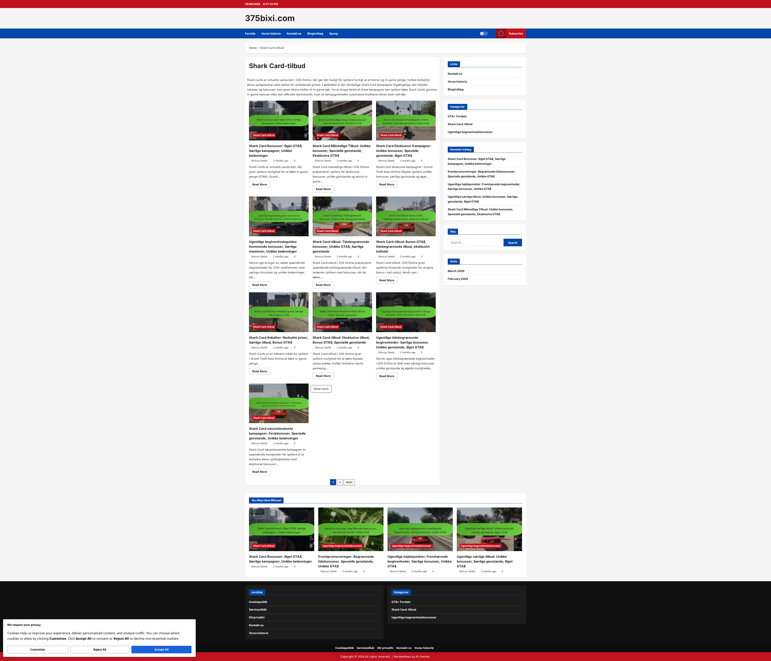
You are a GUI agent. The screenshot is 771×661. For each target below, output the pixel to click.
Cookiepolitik (258, 602)
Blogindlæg (315, 33)
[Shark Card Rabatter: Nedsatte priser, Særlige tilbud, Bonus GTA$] (279, 312)
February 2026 (458, 278)
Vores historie (271, 33)
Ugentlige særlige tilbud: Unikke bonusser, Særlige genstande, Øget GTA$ (485, 561)
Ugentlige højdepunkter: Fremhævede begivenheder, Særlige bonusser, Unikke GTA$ (420, 561)
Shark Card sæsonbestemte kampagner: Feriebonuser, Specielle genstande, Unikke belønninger (277, 433)
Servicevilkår (258, 609)
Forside (250, 33)
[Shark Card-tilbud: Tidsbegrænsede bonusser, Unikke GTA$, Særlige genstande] (342, 216)
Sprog (333, 33)
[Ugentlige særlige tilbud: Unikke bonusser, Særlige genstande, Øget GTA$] (489, 529)
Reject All (99, 649)
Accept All (161, 649)
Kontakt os (294, 33)
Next (349, 482)
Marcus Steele (259, 160)
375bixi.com (270, 18)
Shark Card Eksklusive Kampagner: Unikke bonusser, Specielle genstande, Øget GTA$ (403, 151)
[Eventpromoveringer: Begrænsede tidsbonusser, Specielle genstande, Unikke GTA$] (350, 529)
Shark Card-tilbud (263, 135)
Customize (37, 649)
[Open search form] (492, 33)
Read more (321, 389)
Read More (261, 185)
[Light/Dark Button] (484, 33)
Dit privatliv (257, 617)
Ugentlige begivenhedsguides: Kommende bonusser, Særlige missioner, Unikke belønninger (273, 246)
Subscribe (516, 33)
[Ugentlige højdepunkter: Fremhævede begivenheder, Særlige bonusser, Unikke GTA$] (420, 529)
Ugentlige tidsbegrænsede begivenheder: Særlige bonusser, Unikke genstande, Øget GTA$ (402, 342)
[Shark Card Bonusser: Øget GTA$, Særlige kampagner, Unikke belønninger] (279, 120)
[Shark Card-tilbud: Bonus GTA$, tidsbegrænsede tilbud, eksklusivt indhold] (406, 216)
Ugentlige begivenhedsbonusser (470, 132)
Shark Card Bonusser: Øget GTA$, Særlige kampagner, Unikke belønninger (276, 151)
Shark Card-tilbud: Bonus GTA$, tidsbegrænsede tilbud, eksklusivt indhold (403, 246)
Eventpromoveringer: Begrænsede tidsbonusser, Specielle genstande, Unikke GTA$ (346, 561)
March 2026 (456, 271)
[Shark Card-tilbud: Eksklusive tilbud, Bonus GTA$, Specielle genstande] (342, 312)
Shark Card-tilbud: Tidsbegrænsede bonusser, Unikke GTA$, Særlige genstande (341, 246)
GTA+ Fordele (457, 116)
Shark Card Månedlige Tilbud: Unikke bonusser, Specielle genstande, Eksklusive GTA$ (342, 151)
